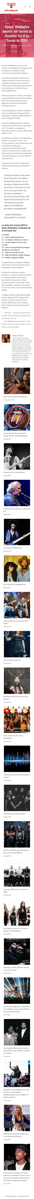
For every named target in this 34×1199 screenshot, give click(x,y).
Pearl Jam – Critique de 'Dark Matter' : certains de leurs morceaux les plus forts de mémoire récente (16, 315)
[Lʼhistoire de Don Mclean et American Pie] (17, 505)
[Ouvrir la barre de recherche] (25, 7)
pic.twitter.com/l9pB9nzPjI (15, 208)
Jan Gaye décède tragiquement (14, 584)
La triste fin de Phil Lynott (12, 548)
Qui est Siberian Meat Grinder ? (14, 814)
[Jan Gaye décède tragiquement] (17, 580)
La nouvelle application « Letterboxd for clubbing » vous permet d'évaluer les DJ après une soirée (16, 1009)
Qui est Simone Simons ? (12, 660)
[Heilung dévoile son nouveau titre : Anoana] (17, 693)
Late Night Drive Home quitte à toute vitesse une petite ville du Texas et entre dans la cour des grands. (16, 324)
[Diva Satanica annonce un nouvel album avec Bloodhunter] (17, 924)
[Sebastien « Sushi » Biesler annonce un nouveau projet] (17, 963)
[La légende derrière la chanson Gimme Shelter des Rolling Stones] (17, 429)
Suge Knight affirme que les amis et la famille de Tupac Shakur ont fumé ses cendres (16, 1050)
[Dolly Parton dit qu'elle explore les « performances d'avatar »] (17, 1130)
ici (12, 146)
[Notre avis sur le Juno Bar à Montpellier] (17, 732)
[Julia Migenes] (11, 7)
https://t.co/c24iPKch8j (13, 205)
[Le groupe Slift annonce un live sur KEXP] (17, 885)
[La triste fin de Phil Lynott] (17, 544)
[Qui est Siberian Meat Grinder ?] (17, 810)
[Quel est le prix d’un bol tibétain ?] (17, 393)
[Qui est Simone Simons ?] (17, 656)
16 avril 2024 (20, 217)
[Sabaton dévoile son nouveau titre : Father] (17, 617)
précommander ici (9, 91)
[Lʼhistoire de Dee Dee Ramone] (17, 468)
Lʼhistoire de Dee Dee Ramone (14, 472)
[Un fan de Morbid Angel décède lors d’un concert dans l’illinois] (17, 846)
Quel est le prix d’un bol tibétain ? (15, 397)
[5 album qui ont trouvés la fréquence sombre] (17, 771)
